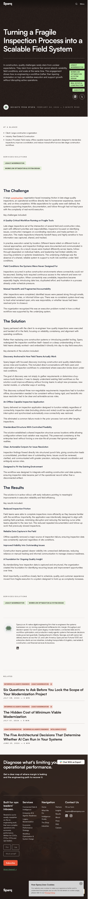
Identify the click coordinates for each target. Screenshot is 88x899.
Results (58, 814)
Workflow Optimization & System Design (28, 836)
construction (17, 197)
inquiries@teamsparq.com (75, 811)
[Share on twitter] (82, 96)
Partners (58, 807)
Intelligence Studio (46, 817)
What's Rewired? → (10, 869)
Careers (58, 828)
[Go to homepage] (7, 4)
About (57, 817)
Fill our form (69, 807)
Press (57, 821)
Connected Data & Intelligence (30, 808)
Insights (58, 810)
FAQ (57, 824)
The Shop (45, 822)
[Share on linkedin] (75, 96)
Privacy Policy (50, 893)
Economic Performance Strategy (28, 827)
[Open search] (76, 4)
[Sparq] (7, 890)
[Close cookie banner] (81, 883)
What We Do (45, 811)
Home (44, 807)
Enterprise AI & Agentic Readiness (29, 814)
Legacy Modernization (28, 820)
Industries (45, 826)
